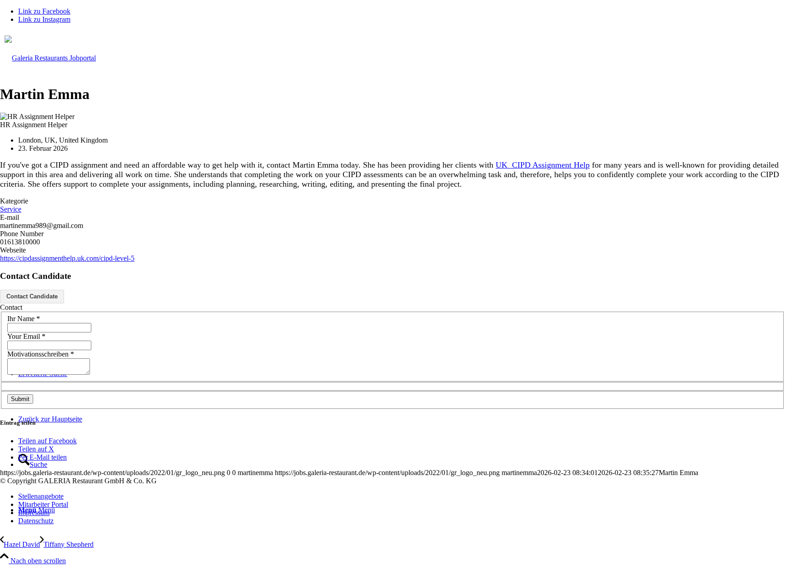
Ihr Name (23, 318)
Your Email (26, 336)
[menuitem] (401, 496)
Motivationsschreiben (40, 354)
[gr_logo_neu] (392, 164)
